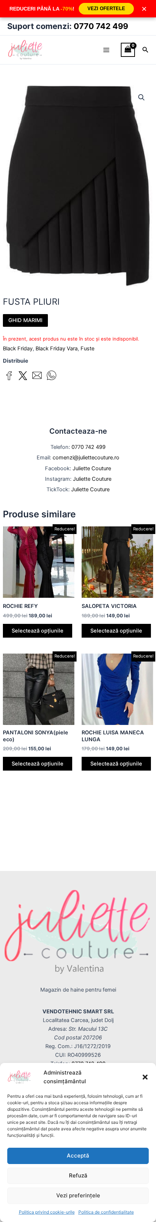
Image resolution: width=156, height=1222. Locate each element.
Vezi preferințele (78, 1195)
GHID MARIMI (25, 320)
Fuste (87, 348)
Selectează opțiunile (37, 630)
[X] (23, 377)
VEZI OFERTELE (106, 8)
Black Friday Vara (57, 348)
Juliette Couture (92, 468)
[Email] (37, 377)
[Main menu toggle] (106, 49)
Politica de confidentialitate (106, 1212)
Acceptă (78, 1155)
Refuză (78, 1175)
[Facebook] (9, 377)
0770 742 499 (101, 26)
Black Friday (18, 348)
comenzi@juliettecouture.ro (86, 457)
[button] (145, 1077)
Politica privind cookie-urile (47, 1212)
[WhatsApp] (51, 377)
